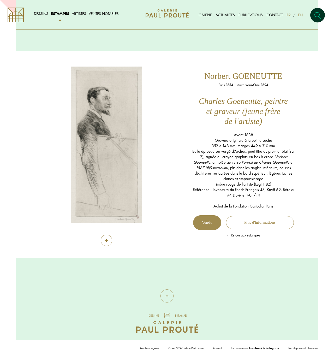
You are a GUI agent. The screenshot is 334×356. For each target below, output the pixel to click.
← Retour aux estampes (243, 235)
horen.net (313, 348)
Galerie (205, 14)
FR (289, 14)
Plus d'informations (260, 222)
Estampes (60, 13)
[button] (167, 295)
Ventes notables (104, 13)
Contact (274, 14)
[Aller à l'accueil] (167, 19)
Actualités (225, 14)
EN (300, 14)
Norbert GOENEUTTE (243, 76)
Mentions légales (149, 348)
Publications (250, 14)
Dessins (41, 13)
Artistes (79, 13)
